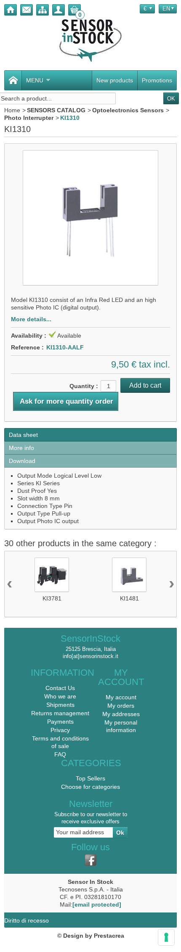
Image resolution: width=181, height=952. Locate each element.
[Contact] (26, 10)
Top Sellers (90, 778)
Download (22, 460)
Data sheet (23, 434)
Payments (60, 721)
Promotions (157, 80)
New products (114, 80)
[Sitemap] (42, 10)
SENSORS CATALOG (56, 110)
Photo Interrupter (28, 117)
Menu (34, 80)
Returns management (60, 713)
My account (121, 697)
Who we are (60, 696)
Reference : (27, 347)
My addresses (121, 714)
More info (21, 447)
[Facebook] (90, 860)
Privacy (60, 730)
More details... (31, 319)
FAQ (60, 754)
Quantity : (83, 386)
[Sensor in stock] (90, 40)
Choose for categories (90, 786)
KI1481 (129, 598)
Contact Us (60, 688)
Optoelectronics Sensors (128, 110)
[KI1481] (129, 575)
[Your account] (58, 10)
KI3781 (52, 598)
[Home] (10, 10)
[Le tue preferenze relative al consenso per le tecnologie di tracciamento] (166, 937)
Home (12, 110)
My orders (120, 705)
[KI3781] (52, 575)
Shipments (60, 704)
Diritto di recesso (26, 920)
